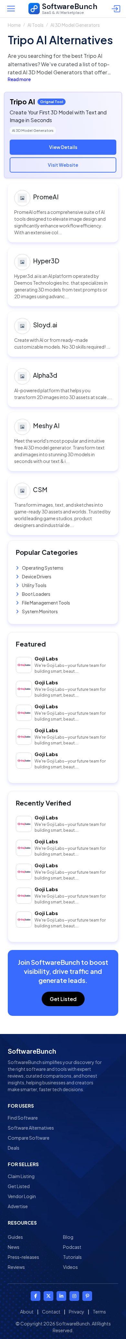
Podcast (72, 1247)
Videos (70, 1267)
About (27, 1311)
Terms (99, 1311)
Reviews (16, 1267)
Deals (13, 1148)
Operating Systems (42, 568)
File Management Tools (45, 603)
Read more (19, 79)
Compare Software (28, 1138)
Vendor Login (22, 1196)
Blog (68, 1237)
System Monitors (39, 611)
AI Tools (35, 25)
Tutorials (72, 1257)
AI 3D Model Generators (75, 25)
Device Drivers (36, 576)
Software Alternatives (31, 1128)
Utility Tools (34, 585)
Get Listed (63, 999)
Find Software (23, 1118)
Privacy (76, 1311)
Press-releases (23, 1257)
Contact (51, 1311)
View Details (63, 147)
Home (14, 25)
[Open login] (117, 8)
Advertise (18, 1206)
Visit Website (63, 165)
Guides (15, 1237)
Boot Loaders (35, 594)
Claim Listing (21, 1176)
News (13, 1247)
